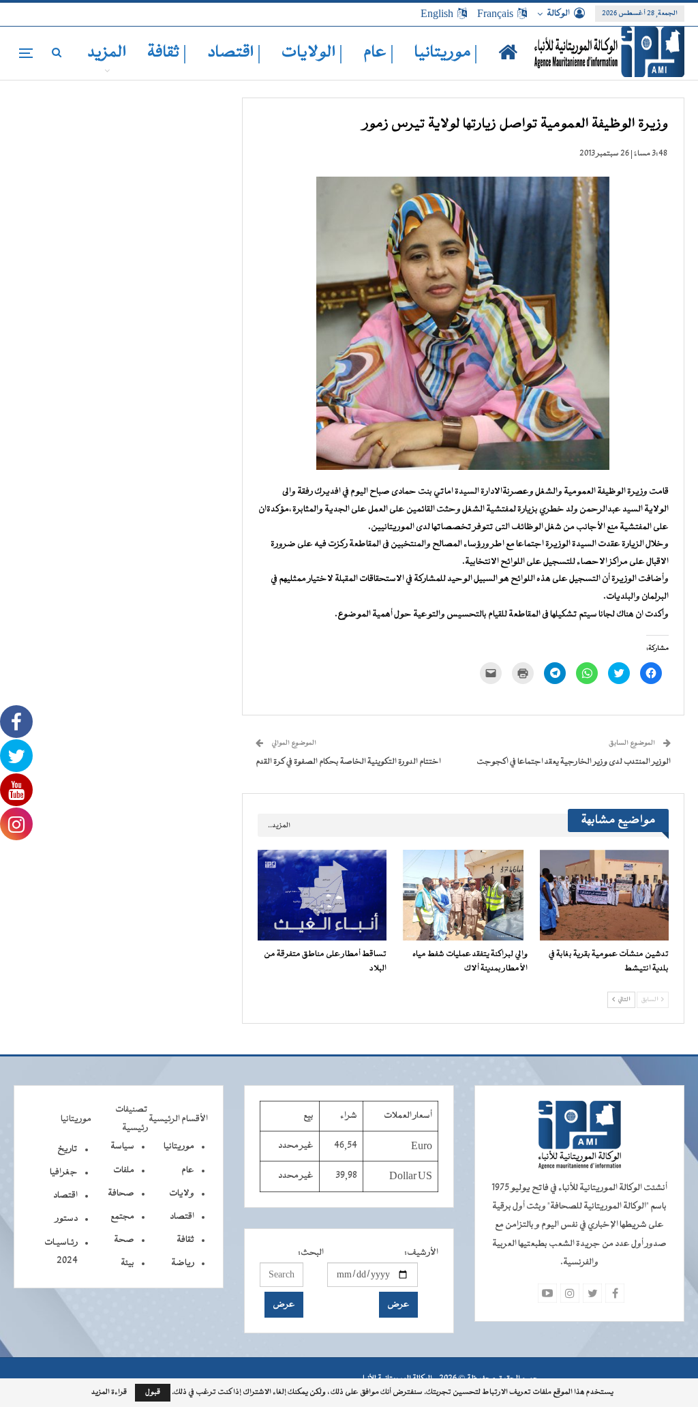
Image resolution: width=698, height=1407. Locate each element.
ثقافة (185, 1239)
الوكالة (558, 13)
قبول (152, 1392)
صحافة (121, 1193)
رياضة (182, 1263)
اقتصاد (182, 1216)
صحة (124, 1239)
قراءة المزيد (109, 1392)
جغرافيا (64, 1172)
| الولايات (312, 52)
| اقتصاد (234, 52)
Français (495, 13)
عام (187, 1170)
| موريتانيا (446, 52)
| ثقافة (167, 52)
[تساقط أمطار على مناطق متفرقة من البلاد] (322, 895)
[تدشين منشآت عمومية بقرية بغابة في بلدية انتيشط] (604, 895)
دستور (66, 1218)
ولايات (181, 1193)
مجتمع (122, 1216)
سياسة (122, 1146)
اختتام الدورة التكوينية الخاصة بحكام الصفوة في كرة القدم (348, 761)
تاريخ (67, 1149)
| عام (378, 52)
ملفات (123, 1170)
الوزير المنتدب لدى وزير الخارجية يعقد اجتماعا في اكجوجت (573, 761)
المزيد (107, 52)
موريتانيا (179, 1146)
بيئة (127, 1263)
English (437, 13)
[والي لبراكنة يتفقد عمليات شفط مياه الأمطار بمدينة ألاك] (463, 895)
